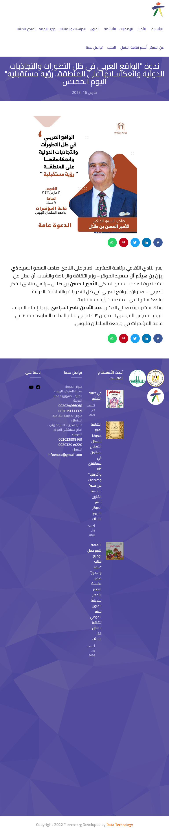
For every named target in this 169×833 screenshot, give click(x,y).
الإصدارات (126, 29)
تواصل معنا (94, 47)
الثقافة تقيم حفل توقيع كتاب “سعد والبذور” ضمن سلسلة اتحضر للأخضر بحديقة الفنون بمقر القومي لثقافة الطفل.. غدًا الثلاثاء (94, 591)
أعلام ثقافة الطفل (133, 47)
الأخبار (142, 29)
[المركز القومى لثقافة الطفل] (158, 15)
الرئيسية (157, 29)
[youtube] (31, 387)
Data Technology (120, 824)
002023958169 (70, 439)
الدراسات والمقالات (72, 29)
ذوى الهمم (47, 29)
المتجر (111, 47)
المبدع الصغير (27, 29)
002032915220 (70, 444)
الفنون (94, 29)
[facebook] (38, 387)
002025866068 (70, 405)
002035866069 (70, 411)
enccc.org (74, 824)
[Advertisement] (22, 739)
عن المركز (157, 47)
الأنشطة (110, 29)
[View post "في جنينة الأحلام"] (114, 399)
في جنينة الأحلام (95, 396)
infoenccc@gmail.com (65, 454)
